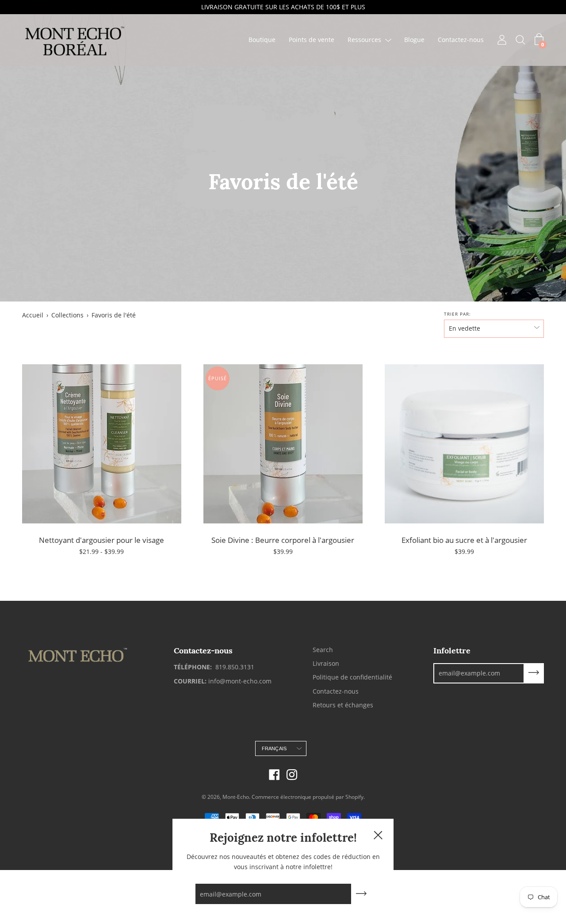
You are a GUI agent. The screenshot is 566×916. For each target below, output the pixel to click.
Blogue (414, 40)
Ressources (364, 40)
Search (323, 649)
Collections (67, 315)
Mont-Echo (235, 797)
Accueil (32, 315)
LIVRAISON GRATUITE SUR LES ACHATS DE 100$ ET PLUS (283, 7)
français (274, 748)
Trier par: (457, 314)
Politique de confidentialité (352, 677)
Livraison (326, 663)
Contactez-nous (461, 40)
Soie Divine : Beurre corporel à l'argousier (282, 540)
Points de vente (311, 40)
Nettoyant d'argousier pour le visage (101, 540)
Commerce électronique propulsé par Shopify (307, 797)
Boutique (262, 40)
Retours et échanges (343, 705)
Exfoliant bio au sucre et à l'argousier (464, 540)
